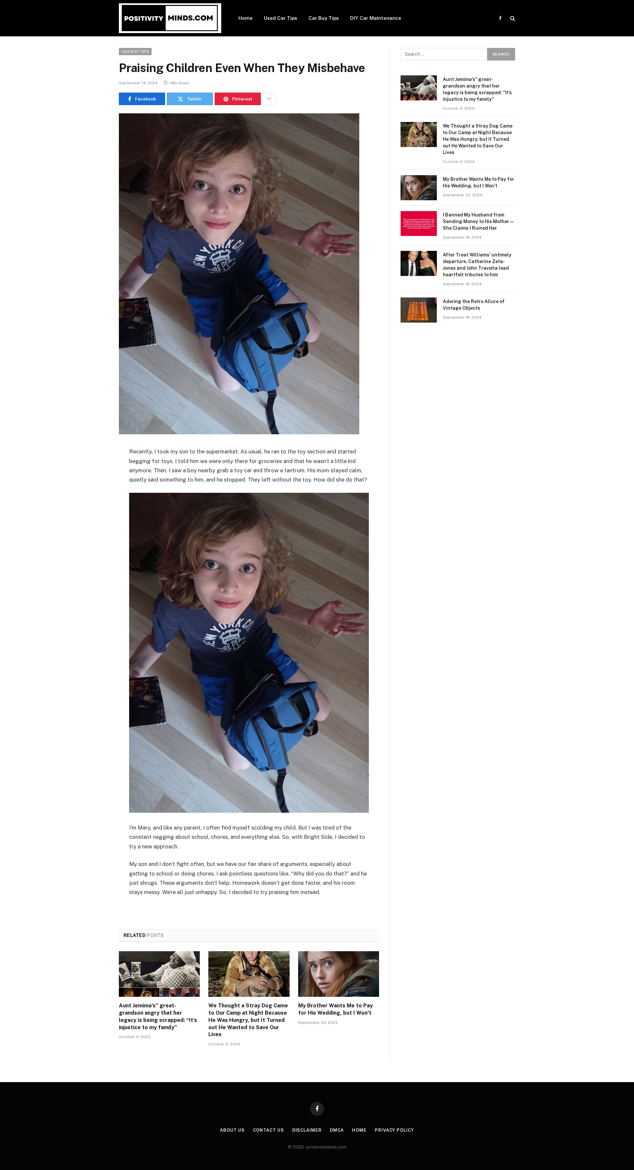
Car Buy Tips (323, 18)
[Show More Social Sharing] (269, 99)
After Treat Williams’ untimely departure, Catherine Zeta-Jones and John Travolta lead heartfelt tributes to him (477, 264)
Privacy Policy (394, 1130)
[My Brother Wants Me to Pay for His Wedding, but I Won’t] (338, 974)
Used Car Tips (280, 18)
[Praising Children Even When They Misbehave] (239, 432)
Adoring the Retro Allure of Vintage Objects (474, 305)
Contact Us (268, 1130)
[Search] (512, 18)
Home (245, 18)
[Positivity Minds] (170, 18)
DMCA (337, 1130)
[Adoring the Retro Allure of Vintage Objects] (419, 310)
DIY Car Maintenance (375, 18)
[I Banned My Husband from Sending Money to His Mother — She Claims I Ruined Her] (419, 223)
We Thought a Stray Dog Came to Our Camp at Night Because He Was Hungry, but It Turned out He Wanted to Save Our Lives (248, 1019)
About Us (232, 1130)
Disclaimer (307, 1130)
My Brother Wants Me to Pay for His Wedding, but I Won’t (335, 1009)
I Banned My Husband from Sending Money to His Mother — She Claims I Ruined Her (478, 221)
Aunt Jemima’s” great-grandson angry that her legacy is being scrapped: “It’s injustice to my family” (158, 1016)
